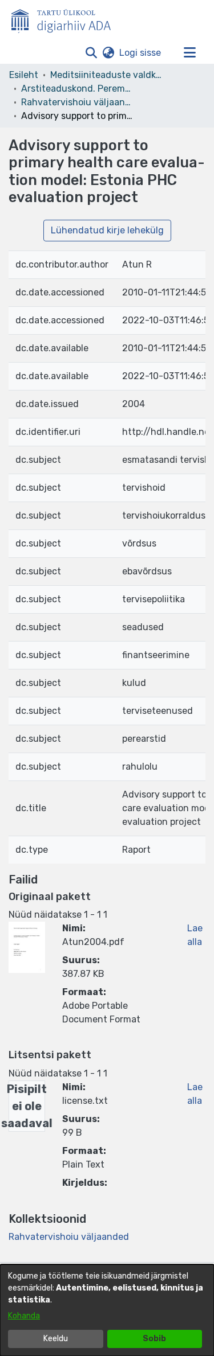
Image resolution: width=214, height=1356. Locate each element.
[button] (91, 53)
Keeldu (55, 1338)
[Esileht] (66, 19)
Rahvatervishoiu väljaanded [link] (78, 102)
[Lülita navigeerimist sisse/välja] (189, 53)
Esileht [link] (23, 74)
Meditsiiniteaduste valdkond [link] (107, 74)
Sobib (154, 1338)
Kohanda (24, 1316)
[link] (69, 1236)
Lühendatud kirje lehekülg (107, 230)
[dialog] (107, 1310)
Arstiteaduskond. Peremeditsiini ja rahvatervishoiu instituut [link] (78, 88)
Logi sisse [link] (140, 52)
